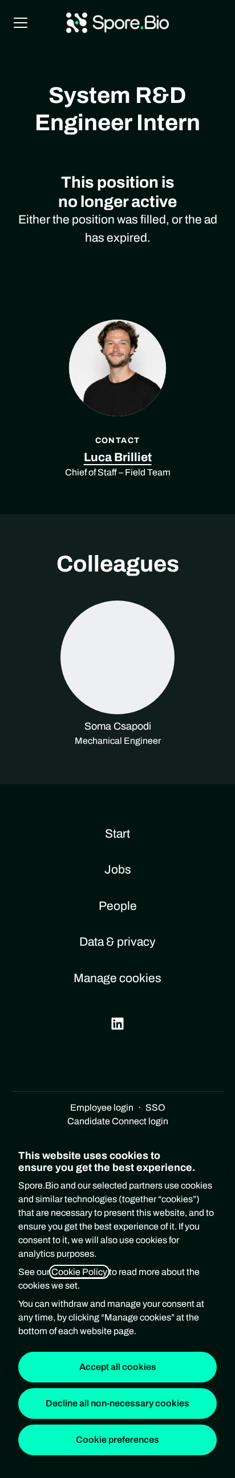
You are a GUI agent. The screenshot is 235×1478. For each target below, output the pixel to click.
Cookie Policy (79, 1272)
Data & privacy (117, 941)
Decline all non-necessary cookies (117, 1403)
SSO (155, 1107)
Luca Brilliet (118, 457)
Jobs (117, 869)
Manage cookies (117, 978)
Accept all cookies (117, 1367)
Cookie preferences (117, 1439)
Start (117, 833)
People (118, 906)
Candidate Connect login (117, 1121)
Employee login (101, 1107)
